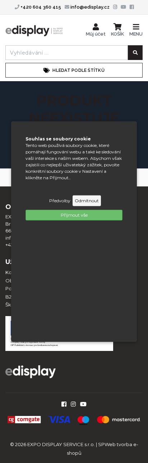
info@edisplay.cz (89, 7)
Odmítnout (87, 200)
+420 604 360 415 (40, 7)
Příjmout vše (74, 214)
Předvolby (59, 200)
